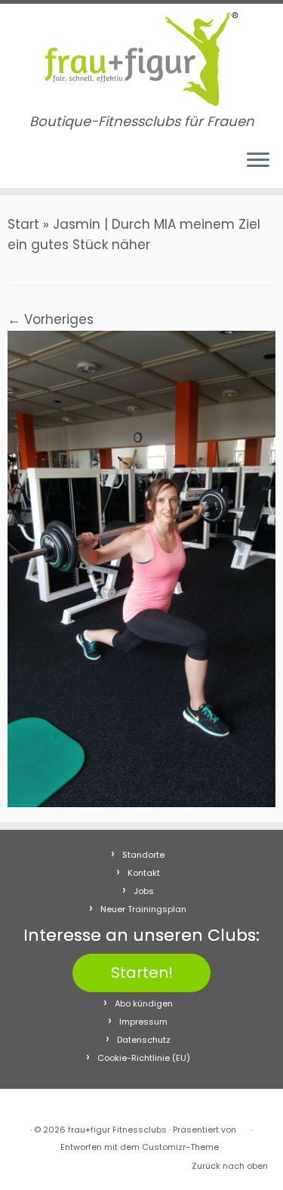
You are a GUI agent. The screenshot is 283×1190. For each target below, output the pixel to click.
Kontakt (144, 873)
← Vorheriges (51, 319)
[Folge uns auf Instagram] (31, 167)
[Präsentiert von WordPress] (243, 1126)
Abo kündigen (144, 1003)
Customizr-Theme (180, 1147)
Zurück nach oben (230, 1166)
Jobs (144, 891)
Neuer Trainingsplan (143, 909)
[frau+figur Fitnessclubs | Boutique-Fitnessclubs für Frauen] (141, 58)
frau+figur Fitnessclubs (117, 1130)
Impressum (143, 1022)
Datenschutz (144, 1040)
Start (23, 224)
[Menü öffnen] (258, 161)
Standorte (143, 855)
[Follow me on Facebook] (17, 167)
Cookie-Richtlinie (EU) (143, 1058)
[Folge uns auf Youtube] (45, 167)
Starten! (142, 972)
